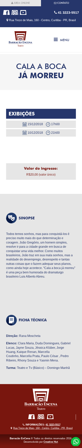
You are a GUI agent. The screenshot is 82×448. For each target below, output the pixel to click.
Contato (62, 3)
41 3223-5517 (68, 12)
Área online (21, 3)
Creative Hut (50, 441)
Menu (64, 40)
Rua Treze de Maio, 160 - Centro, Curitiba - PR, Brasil (42, 20)
